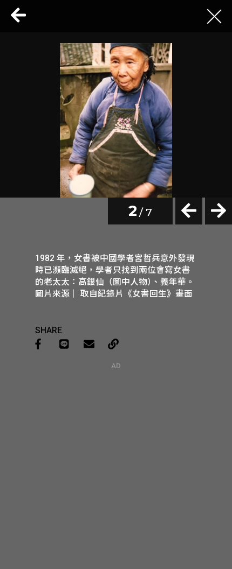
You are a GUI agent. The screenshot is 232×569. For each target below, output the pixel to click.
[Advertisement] (116, 437)
